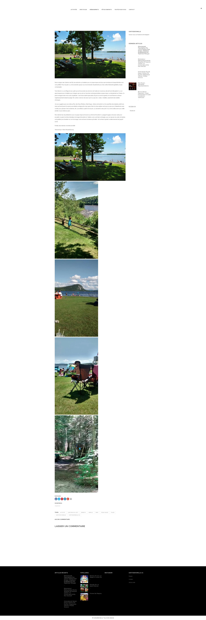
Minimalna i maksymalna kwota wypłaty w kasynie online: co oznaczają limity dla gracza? (144, 62)
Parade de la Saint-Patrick (94, 585)
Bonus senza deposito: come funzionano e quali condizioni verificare (144, 94)
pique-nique (104, 512)
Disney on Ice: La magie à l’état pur (96, 576)
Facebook (132, 106)
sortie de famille (61, 515)
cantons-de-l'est (73, 512)
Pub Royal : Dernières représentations (143, 84)
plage (112, 512)
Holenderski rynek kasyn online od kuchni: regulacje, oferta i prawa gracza (144, 74)
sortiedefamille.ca (74, 515)
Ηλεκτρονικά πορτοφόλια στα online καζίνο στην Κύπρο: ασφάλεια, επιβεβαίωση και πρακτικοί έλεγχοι (144, 50)
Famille (91, 512)
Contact (131, 579)
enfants (83, 512)
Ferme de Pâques (96, 593)
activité (62, 512)
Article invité (132, 582)
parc (97, 512)
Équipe (130, 576)
